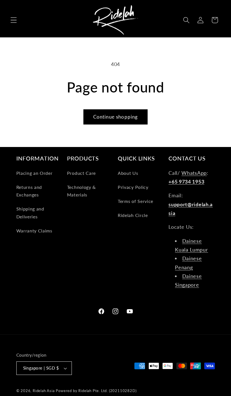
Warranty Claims (34, 230)
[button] (13, 20)
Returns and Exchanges (29, 190)
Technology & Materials (81, 190)
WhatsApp (194, 173)
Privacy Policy (133, 187)
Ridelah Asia (44, 391)
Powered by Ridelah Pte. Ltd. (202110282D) (96, 391)
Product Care (81, 173)
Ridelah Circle (133, 215)
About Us (128, 173)
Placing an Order (34, 173)
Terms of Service (135, 201)
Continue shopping (115, 117)
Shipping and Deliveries (30, 212)
